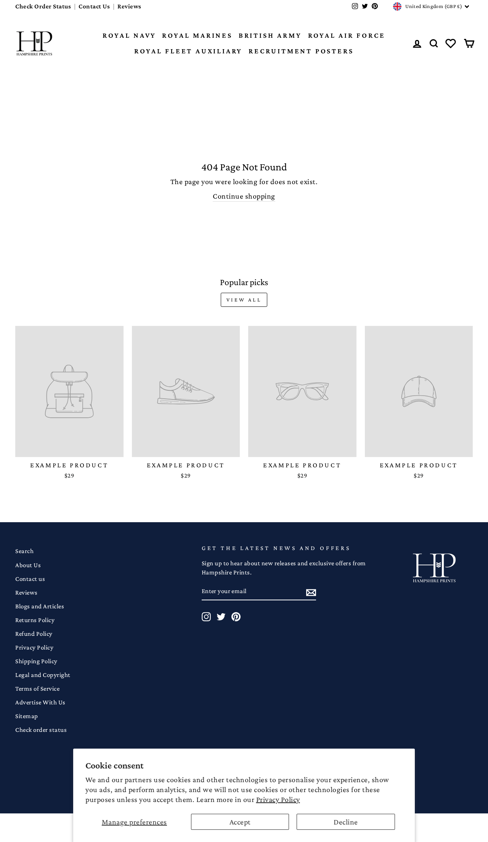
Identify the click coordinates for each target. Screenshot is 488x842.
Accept (240, 822)
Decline (346, 822)
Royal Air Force (346, 35)
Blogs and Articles (39, 606)
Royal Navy (129, 35)
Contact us (30, 578)
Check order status (41, 729)
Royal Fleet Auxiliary (188, 51)
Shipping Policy (36, 661)
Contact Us (94, 6)
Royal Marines (197, 35)
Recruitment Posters (301, 51)
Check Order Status (43, 6)
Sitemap (26, 716)
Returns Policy (35, 620)
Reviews (129, 6)
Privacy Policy (278, 799)
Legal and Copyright (43, 674)
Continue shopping (244, 196)
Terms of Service (37, 688)
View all (244, 300)
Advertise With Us (40, 702)
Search (24, 551)
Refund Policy (34, 633)
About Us (28, 565)
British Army (270, 35)
